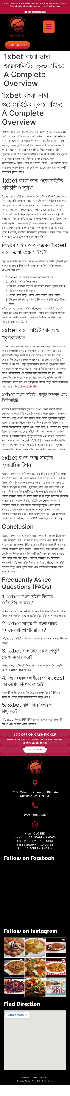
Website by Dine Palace (42, 1081)
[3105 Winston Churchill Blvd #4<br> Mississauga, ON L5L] (35, 783)
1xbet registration (27, 386)
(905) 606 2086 (35, 814)
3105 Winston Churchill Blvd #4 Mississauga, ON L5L (35, 793)
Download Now (39, 12)
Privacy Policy (23, 1081)
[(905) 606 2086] (35, 805)
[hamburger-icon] (49, 26)
